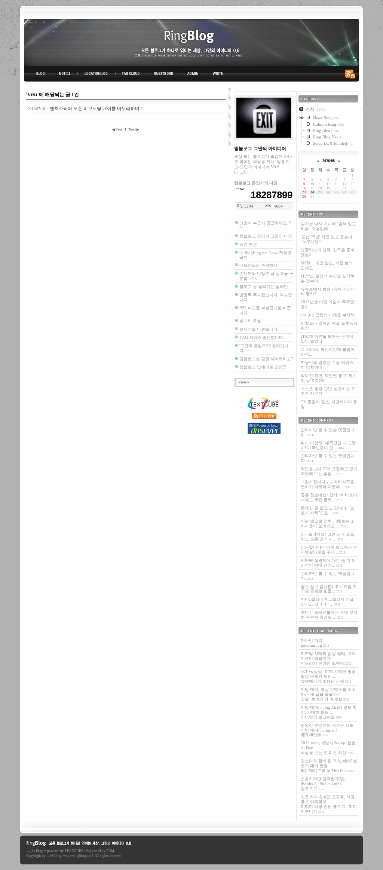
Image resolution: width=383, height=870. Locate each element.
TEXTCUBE (74, 851)
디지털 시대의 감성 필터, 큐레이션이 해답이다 (328, 658)
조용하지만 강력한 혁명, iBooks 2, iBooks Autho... (323, 783)
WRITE (217, 73)
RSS (351, 73)
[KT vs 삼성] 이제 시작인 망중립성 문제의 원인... (328, 676)
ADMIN (193, 73)
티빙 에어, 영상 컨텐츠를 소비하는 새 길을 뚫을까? (328, 694)
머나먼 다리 (315, 642)
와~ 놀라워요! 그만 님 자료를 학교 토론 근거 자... (327, 536)
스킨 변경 (248, 244)
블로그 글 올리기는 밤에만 (263, 286)
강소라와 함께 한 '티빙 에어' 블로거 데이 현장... (329, 766)
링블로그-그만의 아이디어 (191, 42)
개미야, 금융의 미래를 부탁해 (328, 315)
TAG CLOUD (131, 73)
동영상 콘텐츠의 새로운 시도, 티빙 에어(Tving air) (328, 730)
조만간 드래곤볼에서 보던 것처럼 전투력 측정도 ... (329, 614)
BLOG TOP (38, 73)
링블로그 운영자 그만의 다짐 (265, 236)
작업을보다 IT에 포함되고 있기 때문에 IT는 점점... (329, 471)
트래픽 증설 (250, 321)
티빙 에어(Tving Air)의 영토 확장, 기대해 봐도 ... (329, 712)
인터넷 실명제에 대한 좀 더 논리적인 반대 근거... (328, 562)
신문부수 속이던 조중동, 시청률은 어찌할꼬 (329, 804)
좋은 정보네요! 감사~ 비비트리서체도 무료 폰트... (329, 497)
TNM (110, 851)
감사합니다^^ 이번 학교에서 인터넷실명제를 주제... (329, 549)
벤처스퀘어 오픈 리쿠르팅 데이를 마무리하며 (95, 108)
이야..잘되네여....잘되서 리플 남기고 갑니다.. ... (327, 601)
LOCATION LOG (97, 73)
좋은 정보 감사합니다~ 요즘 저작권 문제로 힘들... (329, 589)
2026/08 (328, 161)
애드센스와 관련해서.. (259, 265)
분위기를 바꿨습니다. (259, 329)
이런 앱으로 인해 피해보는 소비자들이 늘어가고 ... (328, 523)
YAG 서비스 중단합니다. (261, 337)
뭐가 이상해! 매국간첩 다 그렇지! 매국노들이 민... (328, 445)
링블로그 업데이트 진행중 (263, 367)
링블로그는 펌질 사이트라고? (266, 358)
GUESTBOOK (163, 73)
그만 (29, 851)
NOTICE (65, 73)
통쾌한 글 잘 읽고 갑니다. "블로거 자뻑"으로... (327, 510)
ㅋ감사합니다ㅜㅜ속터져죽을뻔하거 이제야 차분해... (327, 484)
